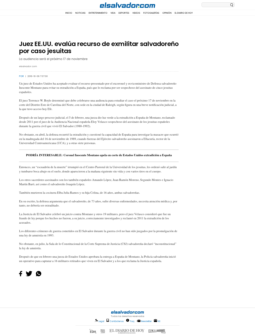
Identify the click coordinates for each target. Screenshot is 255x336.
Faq (132, 321)
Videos (136, 12)
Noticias (80, 12)
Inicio (68, 12)
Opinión (167, 12)
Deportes (123, 12)
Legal (101, 321)
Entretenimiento (98, 12)
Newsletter (146, 321)
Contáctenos (117, 321)
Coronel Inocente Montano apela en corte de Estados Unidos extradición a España (117, 155)
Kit (159, 321)
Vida (112, 12)
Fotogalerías (151, 12)
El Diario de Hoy (184, 12)
